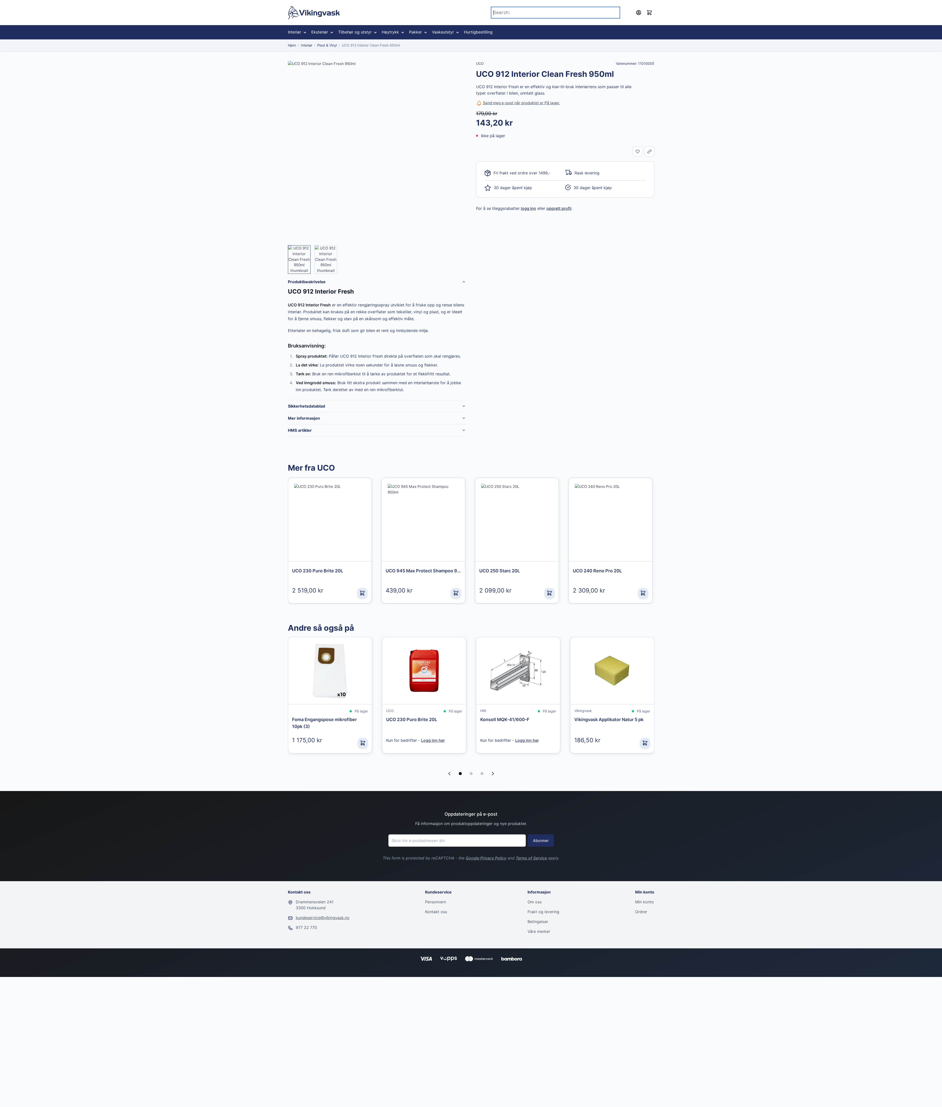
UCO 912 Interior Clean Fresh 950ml (371, 45)
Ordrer (641, 911)
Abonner (541, 840)
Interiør (306, 45)
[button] (460, 773)
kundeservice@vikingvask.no (322, 917)
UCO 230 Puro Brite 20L (411, 719)
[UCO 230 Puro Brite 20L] (329, 519)
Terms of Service (531, 858)
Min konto (644, 901)
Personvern (435, 901)
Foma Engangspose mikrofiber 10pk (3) (324, 723)
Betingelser (538, 921)
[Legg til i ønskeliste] (638, 151)
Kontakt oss (436, 911)
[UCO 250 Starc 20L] (517, 519)
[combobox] (555, 12)
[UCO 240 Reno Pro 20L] (610, 519)
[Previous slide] (449, 773)
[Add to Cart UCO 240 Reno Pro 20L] (643, 593)
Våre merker (539, 931)
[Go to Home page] (314, 12)
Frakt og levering (543, 911)
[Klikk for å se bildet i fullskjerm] (377, 150)
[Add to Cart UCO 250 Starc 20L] (549, 593)
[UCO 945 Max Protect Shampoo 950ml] (423, 519)
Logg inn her (433, 740)
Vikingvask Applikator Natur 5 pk (609, 719)
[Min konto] (639, 13)
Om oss (535, 901)
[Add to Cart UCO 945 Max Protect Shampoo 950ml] (456, 593)
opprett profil (558, 208)
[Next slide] (492, 773)
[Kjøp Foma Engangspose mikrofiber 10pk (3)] (363, 743)
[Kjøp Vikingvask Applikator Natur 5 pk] (645, 743)
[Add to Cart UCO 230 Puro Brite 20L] (362, 593)
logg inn (528, 208)
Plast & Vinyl (327, 45)
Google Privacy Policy (486, 858)
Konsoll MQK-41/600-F (504, 719)
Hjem (292, 45)
